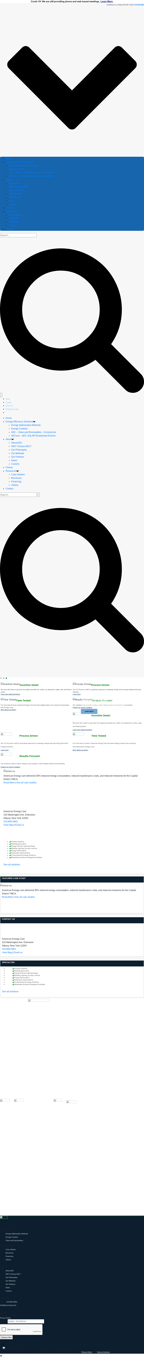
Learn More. (107, 1)
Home (9, 158)
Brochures (14, 218)
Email (4, 1321)
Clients (9, 208)
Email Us (9, 406)
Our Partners (15, 197)
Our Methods (15, 194)
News (11, 201)
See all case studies (26, 782)
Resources (11, 211)
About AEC (14, 183)
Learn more (77, 694)
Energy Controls (17, 169)
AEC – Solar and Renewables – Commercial (31, 172)
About (9, 179)
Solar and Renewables (14, 1241)
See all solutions (12, 864)
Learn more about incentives (10, 694)
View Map (9, 825)
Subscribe (6, 1337)
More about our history (8, 710)
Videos (12, 225)
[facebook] (73, 1344)
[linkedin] (73, 1345)
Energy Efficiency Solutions (19, 162)
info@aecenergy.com (8, 1305)
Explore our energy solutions (82, 707)
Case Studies (15, 215)
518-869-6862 (11, 821)
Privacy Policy (5, 1318)
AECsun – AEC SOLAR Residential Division (31, 176)
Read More (9, 782)
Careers (13, 204)
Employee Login (12, 409)
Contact (10, 229)
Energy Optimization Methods (23, 165)
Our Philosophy (16, 190)
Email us (19, 825)
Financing (14, 222)
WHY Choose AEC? (19, 187)
